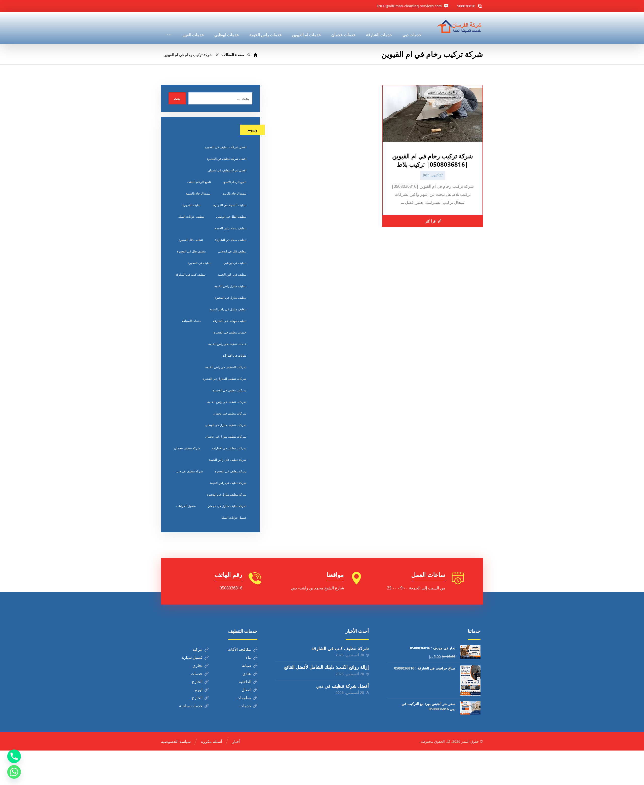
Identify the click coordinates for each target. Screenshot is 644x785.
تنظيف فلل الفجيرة (191, 240)
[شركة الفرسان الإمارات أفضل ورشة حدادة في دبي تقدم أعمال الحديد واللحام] (459, 27)
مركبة (197, 649)
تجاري (197, 665)
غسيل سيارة (192, 657)
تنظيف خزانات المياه (191, 216)
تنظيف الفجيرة (192, 205)
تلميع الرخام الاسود (234, 182)
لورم (199, 689)
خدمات (197, 673)
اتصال (246, 689)
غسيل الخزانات (185, 506)
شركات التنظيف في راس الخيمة (225, 367)
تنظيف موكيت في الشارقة (229, 321)
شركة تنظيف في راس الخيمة (228, 483)
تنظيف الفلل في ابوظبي (231, 216)
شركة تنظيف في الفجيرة (230, 471)
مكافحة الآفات (239, 649)
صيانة (246, 665)
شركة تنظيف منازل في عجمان (227, 506)
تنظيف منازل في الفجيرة (230, 297)
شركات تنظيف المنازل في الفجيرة (224, 379)
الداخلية (245, 681)
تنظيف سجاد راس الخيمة (230, 228)
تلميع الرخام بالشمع (198, 193)
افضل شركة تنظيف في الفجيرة (226, 159)
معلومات (243, 697)
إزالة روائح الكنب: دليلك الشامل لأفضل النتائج (326, 667)
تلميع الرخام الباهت (199, 182)
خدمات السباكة (191, 321)
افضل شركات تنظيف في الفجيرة (225, 147)
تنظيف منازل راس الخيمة (230, 286)
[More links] (169, 28)
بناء (248, 657)
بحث (177, 98)
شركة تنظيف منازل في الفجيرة (226, 494)
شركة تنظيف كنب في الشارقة (340, 648)
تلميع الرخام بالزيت (234, 193)
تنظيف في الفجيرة (199, 263)
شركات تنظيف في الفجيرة (229, 390)
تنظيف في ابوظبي (234, 263)
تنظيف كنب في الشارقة (190, 274)
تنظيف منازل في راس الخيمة (228, 309)
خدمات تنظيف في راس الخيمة (227, 344)
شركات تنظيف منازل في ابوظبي (225, 425)
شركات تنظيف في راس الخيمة (226, 402)
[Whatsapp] (14, 772)
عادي (247, 673)
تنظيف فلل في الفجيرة (191, 251)
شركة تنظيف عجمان (187, 448)
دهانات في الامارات (234, 355)
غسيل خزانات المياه (233, 517)
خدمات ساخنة (191, 705)
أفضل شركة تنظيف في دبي (342, 686)
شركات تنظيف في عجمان (229, 413)
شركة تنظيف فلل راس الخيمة (227, 460)
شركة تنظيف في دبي (189, 471)
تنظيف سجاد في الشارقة (230, 240)
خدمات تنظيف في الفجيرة (230, 332)
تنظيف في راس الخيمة (232, 274)
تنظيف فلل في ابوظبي (232, 251)
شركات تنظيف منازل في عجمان (225, 436)
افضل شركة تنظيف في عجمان (227, 170)
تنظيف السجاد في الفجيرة (229, 205)
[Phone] (14, 756)
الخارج (197, 681)
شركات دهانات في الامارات (229, 448)
